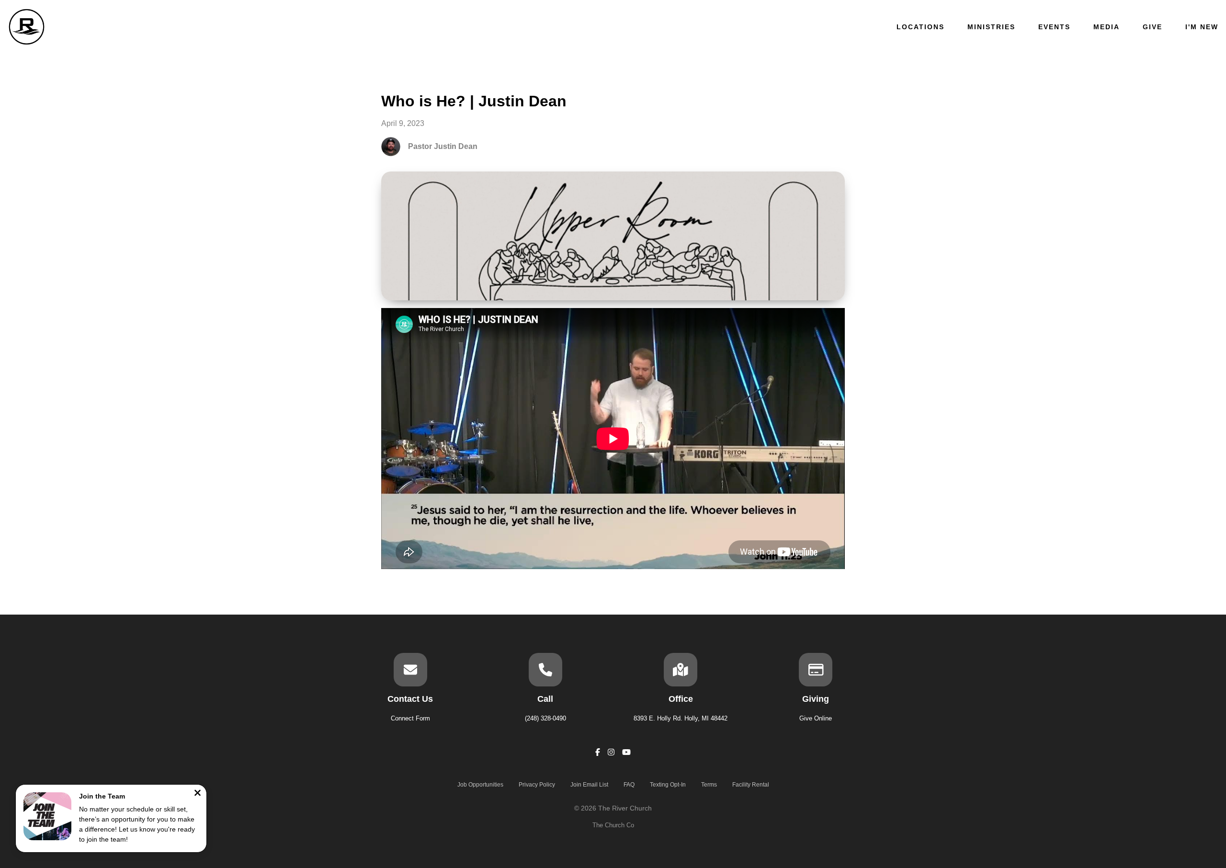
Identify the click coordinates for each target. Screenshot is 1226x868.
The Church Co (613, 825)
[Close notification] (197, 794)
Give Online (815, 718)
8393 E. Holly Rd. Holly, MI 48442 (680, 718)
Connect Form (410, 718)
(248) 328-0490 (545, 718)
